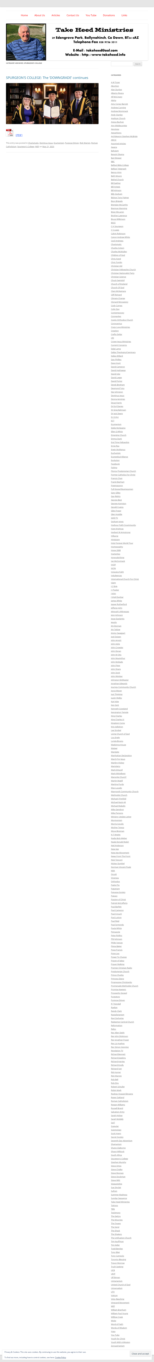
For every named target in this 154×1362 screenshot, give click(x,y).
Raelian (114, 1007)
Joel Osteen (116, 636)
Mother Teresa (117, 827)
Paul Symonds (117, 924)
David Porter (116, 381)
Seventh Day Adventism (121, 1140)
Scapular (115, 1126)
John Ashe (115, 644)
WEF (37, 146)
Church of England (119, 284)
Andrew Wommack (119, 111)
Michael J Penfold (118, 798)
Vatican (114, 1295)
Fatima (114, 467)
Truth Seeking (117, 1266)
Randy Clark (116, 1011)
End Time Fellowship (120, 442)
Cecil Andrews (117, 240)
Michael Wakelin (118, 806)
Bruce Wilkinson (118, 219)
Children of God (118, 255)
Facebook (115, 464)
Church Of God (117, 287)
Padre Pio (115, 885)
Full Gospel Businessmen (122, 489)
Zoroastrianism (118, 1345)
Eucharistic (116, 453)
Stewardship (116, 1183)
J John (113, 593)
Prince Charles (117, 975)
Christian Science (118, 276)
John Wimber (117, 676)
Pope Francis (116, 949)
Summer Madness (119, 1194)
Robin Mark (116, 1090)
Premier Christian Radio (121, 967)
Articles (56, 15)
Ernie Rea (115, 446)
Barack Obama (117, 154)
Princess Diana (117, 978)
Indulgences (116, 575)
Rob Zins (115, 1083)
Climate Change (118, 298)
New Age (115, 849)
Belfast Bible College (120, 165)
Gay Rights (115, 496)
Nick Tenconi (116, 860)
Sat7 (113, 1122)
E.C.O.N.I (115, 417)
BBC (113, 161)
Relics (113, 1029)
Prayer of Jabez (117, 960)
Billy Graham (116, 194)
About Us (39, 15)
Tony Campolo (117, 1255)
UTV (113, 1291)
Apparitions (116, 132)
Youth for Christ (118, 1338)
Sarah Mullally (117, 1119)
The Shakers (116, 1234)
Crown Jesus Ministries (121, 341)
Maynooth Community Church (125, 791)
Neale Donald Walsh (120, 842)
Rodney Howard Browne (122, 1093)
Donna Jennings (118, 399)
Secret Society (117, 1137)
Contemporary (117, 312)
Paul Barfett (116, 906)
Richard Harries (118, 1061)
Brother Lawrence (119, 215)
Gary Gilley (115, 492)
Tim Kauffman (117, 1241)
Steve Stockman (118, 1176)
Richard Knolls (117, 1065)
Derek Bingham (118, 384)
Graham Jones (117, 521)
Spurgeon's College (25, 146)
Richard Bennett (118, 1054)
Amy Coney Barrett (119, 104)
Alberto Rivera (117, 93)
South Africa (116, 1155)
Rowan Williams (118, 1104)
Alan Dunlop (116, 89)
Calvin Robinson (118, 233)
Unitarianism (116, 1281)
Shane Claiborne (118, 1147)
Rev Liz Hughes (118, 1043)
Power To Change (119, 957)
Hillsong (114, 536)
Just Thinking (116, 694)
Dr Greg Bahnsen (118, 410)
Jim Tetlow (115, 629)
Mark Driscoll (117, 770)
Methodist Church (119, 795)
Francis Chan (116, 478)
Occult (114, 874)
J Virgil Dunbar (117, 597)
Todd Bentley (117, 1248)
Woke (113, 1320)
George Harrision (118, 503)
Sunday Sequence (119, 1198)
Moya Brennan (117, 831)
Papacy (114, 896)
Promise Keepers (118, 989)
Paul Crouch (116, 913)
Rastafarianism (117, 1014)
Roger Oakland (117, 1097)
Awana (114, 147)
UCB (113, 1270)
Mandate (115, 752)
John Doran (116, 651)
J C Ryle (114, 586)
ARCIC (113, 140)
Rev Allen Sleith (118, 1032)
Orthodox (115, 881)
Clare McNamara (118, 291)
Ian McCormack (118, 561)
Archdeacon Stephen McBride (124, 136)
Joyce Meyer (116, 690)
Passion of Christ (118, 899)
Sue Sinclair (116, 1187)
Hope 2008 (116, 550)
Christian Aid (116, 266)
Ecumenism (59, 143)
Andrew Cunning (118, 107)
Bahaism (115, 150)
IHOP (113, 564)
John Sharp (116, 669)
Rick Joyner (116, 1072)
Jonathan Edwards (119, 683)
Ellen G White (117, 431)
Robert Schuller (118, 1086)
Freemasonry (117, 485)
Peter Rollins (116, 935)
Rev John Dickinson (119, 1036)
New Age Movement (120, 852)
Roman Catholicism (119, 1101)
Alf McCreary (116, 96)
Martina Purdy (117, 784)
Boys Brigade (117, 201)
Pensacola (115, 931)
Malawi (114, 748)
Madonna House (118, 744)
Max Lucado (116, 788)
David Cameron (118, 366)
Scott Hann (116, 1133)
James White (116, 600)
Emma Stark (116, 438)
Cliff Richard (116, 294)
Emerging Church (118, 435)
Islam (113, 582)
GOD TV (114, 518)
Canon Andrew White (120, 237)
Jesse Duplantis (117, 618)
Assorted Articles (118, 143)
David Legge (116, 377)
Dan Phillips (116, 359)
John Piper (115, 665)
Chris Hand (116, 258)
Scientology (116, 1129)
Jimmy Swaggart (118, 633)
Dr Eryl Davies (117, 406)
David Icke (115, 374)
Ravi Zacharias (117, 1018)
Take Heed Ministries (120, 1201)
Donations (109, 15)
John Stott (115, 672)
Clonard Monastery (119, 302)
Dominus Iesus (46, 143)
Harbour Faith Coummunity (123, 525)
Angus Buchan (117, 122)
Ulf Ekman (115, 1277)
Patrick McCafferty (119, 903)
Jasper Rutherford (119, 604)
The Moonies (117, 1219)
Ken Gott (115, 705)
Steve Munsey (117, 1173)
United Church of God (120, 1284)
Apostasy (115, 129)
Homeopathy (117, 546)
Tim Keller (115, 1245)
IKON (113, 568)
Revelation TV (117, 1050)
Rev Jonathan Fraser (120, 1039)
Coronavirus (116, 323)
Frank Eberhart (117, 482)
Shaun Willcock (117, 1151)
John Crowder (117, 647)
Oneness (115, 878)
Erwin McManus (118, 449)
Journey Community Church (123, 687)
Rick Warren (85, 143)
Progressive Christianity (121, 982)
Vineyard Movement (120, 1302)
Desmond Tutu (117, 388)
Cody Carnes (116, 305)
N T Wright (115, 834)
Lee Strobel (116, 730)
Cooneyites (116, 316)
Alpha (113, 100)
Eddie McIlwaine (118, 428)
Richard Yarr (116, 1068)
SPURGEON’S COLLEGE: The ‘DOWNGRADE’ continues (47, 77)
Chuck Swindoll (118, 280)
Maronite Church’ (118, 777)
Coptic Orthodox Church (122, 320)
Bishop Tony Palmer (120, 197)
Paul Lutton (116, 917)
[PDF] (19, 135)
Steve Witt (115, 1180)
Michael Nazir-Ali (118, 802)
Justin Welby (116, 698)
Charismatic (33, 143)
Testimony (115, 1212)
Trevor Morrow (118, 1263)
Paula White (116, 928)
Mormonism (116, 820)
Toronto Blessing (118, 1259)
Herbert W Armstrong (120, 532)
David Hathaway (118, 370)
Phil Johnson (116, 939)
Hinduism (115, 539)
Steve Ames (116, 1165)
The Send (115, 1227)
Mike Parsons (117, 813)
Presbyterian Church (120, 971)
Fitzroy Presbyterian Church (123, 471)
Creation (115, 330)
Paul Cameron (117, 910)
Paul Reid (115, 921)
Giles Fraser (116, 510)
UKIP (113, 1273)
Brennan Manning (119, 208)
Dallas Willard (117, 356)
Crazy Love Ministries (120, 327)
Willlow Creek (117, 1317)
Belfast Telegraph (118, 168)
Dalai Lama (116, 348)
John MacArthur (118, 658)
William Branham (118, 1309)
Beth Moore (116, 176)
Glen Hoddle (116, 514)
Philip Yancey (117, 942)
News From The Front (120, 856)
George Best (116, 500)
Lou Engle (115, 737)
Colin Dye (115, 309)
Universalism (116, 1288)
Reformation (116, 1025)
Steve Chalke (116, 1169)
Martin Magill (117, 780)
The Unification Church (121, 1237)
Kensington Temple (119, 712)
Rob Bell (114, 1079)
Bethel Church (117, 179)
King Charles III (117, 719)
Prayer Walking (117, 964)
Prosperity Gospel (119, 993)
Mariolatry (115, 766)
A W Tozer (115, 82)
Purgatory (115, 996)
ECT (112, 420)
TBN (113, 1209)
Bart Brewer (116, 158)
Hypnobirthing (117, 557)
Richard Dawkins (118, 1057)
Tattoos (114, 1205)
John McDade (117, 662)
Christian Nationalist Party (122, 273)
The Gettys (116, 1216)
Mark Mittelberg (118, 773)
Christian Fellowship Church (123, 269)
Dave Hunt (116, 363)
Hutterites (115, 554)
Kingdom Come (118, 723)
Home (24, 15)
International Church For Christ (125, 579)
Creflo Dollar (116, 334)
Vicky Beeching (117, 1299)
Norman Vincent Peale (121, 867)
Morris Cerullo (117, 824)
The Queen (116, 1223)
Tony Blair (115, 1252)
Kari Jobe (115, 701)
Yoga (113, 1331)
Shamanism (116, 1144)
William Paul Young (119, 1313)
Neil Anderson (117, 845)
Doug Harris (116, 402)
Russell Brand (117, 1108)
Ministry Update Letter (121, 816)
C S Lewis (115, 230)
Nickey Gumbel (118, 863)
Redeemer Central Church (122, 1021)
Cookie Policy (60, 1357)
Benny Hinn (116, 172)
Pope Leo (115, 953)
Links (124, 15)
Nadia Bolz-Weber (119, 838)
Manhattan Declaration (121, 755)
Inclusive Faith (117, 572)
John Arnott (116, 640)
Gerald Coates (117, 507)
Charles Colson (117, 248)
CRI (112, 338)
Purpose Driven (72, 143)
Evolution (115, 460)
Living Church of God (120, 734)
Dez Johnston (117, 392)
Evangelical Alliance (119, 456)
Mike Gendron (117, 809)
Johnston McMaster (120, 680)
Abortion (115, 86)
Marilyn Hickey (117, 762)
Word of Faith (117, 1324)
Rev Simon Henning (120, 1047)
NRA (113, 870)
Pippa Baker (116, 946)
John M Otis (116, 654)
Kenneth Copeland (119, 708)
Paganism (115, 888)
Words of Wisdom (119, 1327)
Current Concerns (119, 345)
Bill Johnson (116, 190)
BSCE (113, 222)
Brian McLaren (117, 212)
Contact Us (73, 15)
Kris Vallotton (117, 726)
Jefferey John (116, 608)
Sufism (114, 1191)
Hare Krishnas (117, 528)
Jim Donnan (116, 626)
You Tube (91, 15)
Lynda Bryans (117, 741)
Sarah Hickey (117, 1115)
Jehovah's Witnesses (120, 611)
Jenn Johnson (117, 615)
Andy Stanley (117, 114)
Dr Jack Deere (117, 413)
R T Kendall (116, 1003)
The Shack (115, 1230)
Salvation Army (118, 1111)
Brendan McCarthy (119, 204)
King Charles (116, 716)
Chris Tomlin (116, 262)
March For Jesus (118, 759)
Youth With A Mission (120, 1342)
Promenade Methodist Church (124, 985)
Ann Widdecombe (119, 125)
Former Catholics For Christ (123, 474)
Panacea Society (118, 892)
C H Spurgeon (117, 226)
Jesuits (114, 622)
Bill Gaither (116, 183)
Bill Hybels (115, 186)
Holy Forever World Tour (122, 543)
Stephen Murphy (118, 1162)
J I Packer (115, 590)
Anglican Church (118, 118)
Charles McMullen (119, 251)
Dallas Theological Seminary (123, 352)
